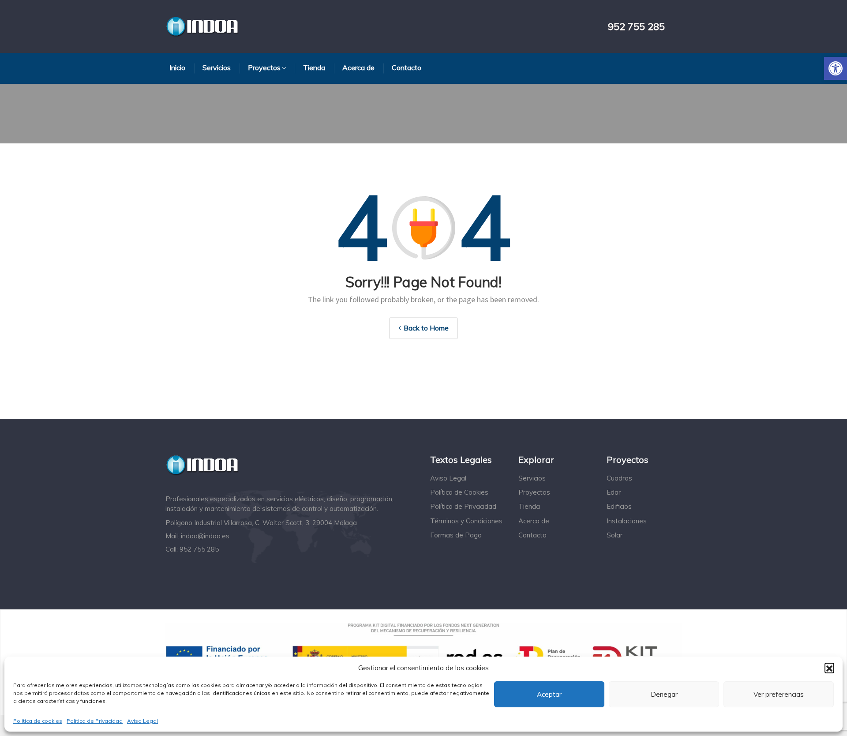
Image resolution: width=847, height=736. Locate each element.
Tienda (529, 506)
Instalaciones (627, 521)
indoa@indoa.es (205, 536)
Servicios (532, 478)
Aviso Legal (142, 720)
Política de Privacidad (95, 720)
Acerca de (533, 521)
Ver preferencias (778, 694)
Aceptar (549, 694)
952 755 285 (636, 26)
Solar (614, 535)
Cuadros (619, 478)
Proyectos (534, 492)
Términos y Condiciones (466, 521)
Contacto (532, 535)
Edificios (619, 506)
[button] (835, 68)
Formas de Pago (456, 535)
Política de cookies (37, 720)
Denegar (664, 694)
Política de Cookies (459, 492)
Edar (614, 492)
